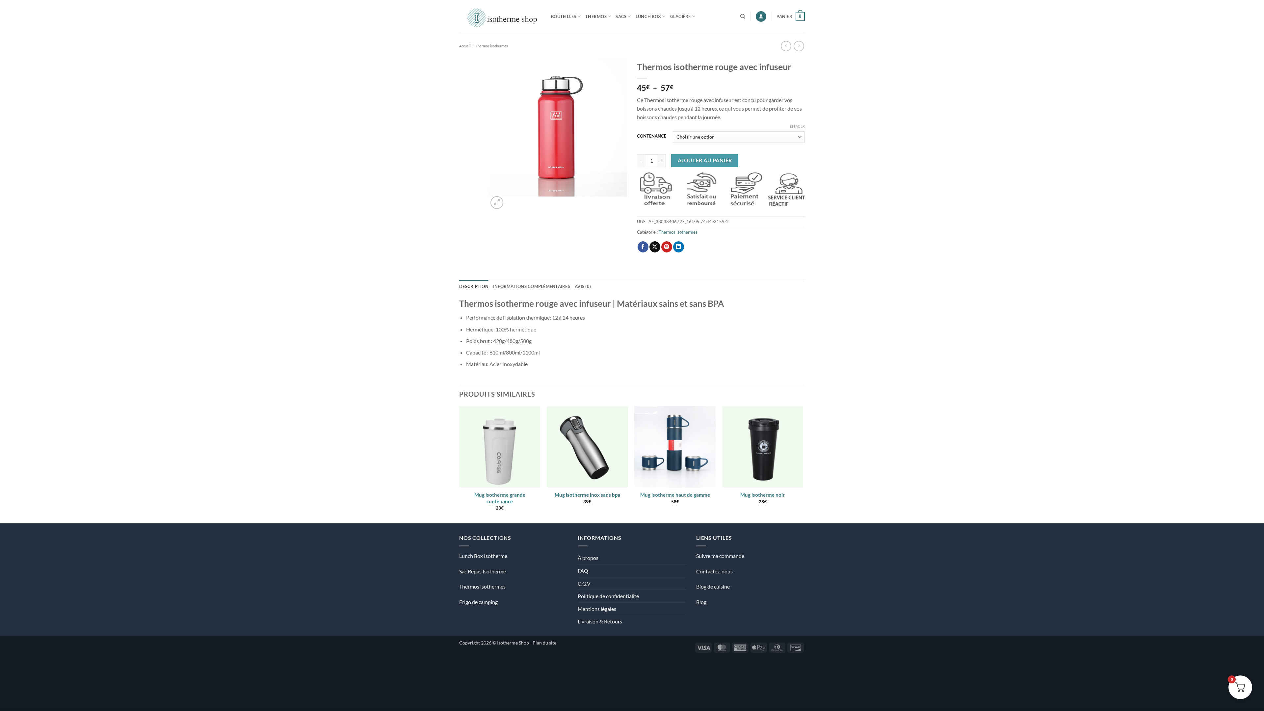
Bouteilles (563, 16)
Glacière (680, 16)
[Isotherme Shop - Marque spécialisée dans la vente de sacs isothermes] (500, 16)
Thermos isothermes (492, 46)
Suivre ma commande (720, 556)
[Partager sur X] (654, 246)
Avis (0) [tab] (583, 286)
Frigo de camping (478, 602)
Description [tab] (473, 286)
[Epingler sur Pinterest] (666, 246)
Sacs (621, 16)
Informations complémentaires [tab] (531, 286)
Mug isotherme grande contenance (499, 498)
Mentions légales (597, 609)
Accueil (465, 46)
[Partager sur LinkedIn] (678, 246)
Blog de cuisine (713, 586)
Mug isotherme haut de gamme (675, 495)
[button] (761, 16)
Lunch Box (648, 16)
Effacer (797, 126)
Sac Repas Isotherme (482, 571)
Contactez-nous (714, 571)
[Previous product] (799, 46)
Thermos (596, 16)
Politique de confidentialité (608, 596)
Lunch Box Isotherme (483, 556)
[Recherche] (742, 16)
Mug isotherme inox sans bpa (587, 495)
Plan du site (544, 642)
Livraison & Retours (600, 621)
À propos (588, 558)
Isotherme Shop (513, 642)
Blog (701, 602)
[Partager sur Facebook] (643, 246)
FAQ (583, 570)
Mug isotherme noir (762, 495)
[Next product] (786, 46)
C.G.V (584, 583)
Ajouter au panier (705, 160)
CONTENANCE (651, 136)
